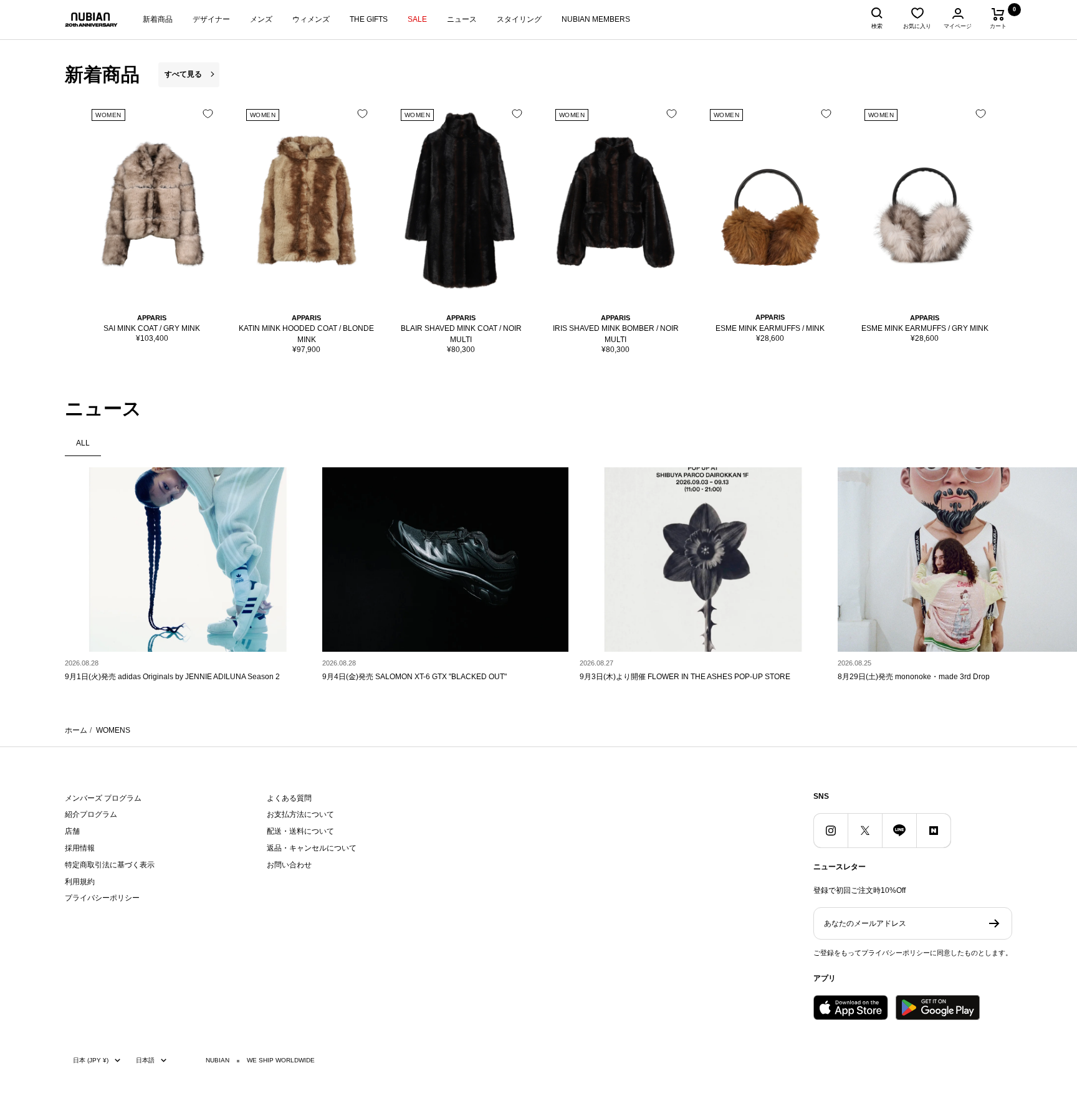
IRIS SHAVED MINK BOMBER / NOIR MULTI (616, 334)
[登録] (994, 923)
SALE (417, 19)
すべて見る (183, 74)
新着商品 (158, 19)
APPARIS (151, 318)
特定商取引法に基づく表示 (110, 864)
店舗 (72, 831)
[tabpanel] (538, 579)
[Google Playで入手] (938, 1007)
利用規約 (80, 881)
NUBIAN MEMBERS (596, 19)
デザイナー (211, 19)
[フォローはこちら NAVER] (933, 830)
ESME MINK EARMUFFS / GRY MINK (924, 328)
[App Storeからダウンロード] (850, 1007)
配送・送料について (300, 831)
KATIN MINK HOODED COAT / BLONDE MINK (306, 334)
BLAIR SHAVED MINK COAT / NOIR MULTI (461, 334)
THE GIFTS (369, 19)
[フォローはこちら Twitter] (865, 830)
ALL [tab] (83, 443)
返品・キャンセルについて (312, 848)
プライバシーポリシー (102, 898)
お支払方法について (300, 814)
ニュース (462, 19)
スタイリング (519, 19)
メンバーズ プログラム (103, 798)
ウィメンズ (311, 19)
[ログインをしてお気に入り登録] (208, 114)
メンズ (261, 19)
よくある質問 (289, 798)
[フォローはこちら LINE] (899, 830)
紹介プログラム (91, 814)
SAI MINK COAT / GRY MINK (151, 328)
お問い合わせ (289, 864)
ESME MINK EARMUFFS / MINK (770, 328)
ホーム (76, 730)
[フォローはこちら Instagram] (830, 830)
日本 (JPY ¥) (90, 1060)
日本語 (145, 1060)
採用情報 (80, 848)
